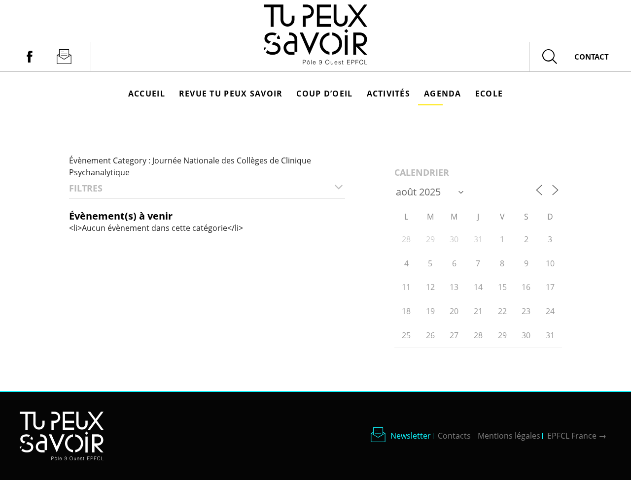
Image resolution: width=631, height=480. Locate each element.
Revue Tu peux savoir (231, 93)
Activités (389, 93)
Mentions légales (509, 435)
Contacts (454, 435)
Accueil (146, 93)
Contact (591, 57)
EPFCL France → (576, 435)
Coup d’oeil (324, 93)
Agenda (442, 93)
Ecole (489, 93)
